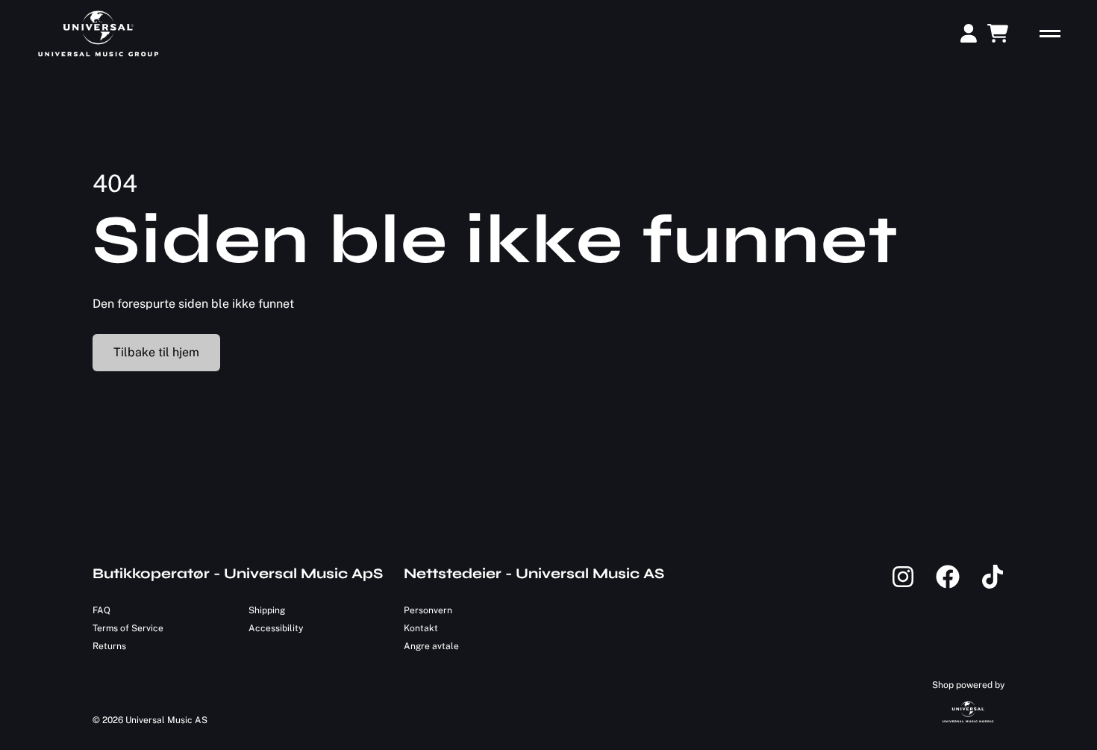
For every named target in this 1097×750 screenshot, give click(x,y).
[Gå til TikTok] (992, 585)
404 (115, 183)
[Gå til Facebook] (958, 585)
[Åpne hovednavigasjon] (1050, 34)
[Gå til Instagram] (913, 585)
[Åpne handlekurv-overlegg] (997, 33)
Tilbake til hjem (156, 352)
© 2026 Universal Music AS (150, 720)
